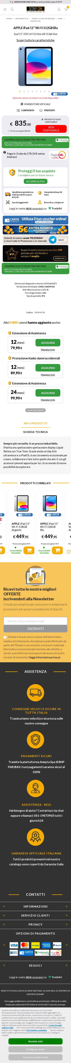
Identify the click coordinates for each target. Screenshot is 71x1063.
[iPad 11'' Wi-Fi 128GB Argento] (21, 503)
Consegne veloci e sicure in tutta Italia (36, 710)
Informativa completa (36, 1030)
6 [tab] (41, 92)
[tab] (35, 423)
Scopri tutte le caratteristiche (35, 40)
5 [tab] (37, 92)
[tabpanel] (35, 66)
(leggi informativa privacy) (44, 657)
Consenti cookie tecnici (35, 1057)
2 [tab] (25, 92)
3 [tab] (29, 92)
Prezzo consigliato (17, 131)
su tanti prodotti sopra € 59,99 (38, 2)
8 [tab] (50, 92)
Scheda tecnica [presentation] (35, 431)
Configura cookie (35, 1049)
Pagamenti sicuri (36, 756)
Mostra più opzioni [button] (35, 410)
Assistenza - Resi (36, 804)
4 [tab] (33, 92)
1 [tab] (21, 92)
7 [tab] (46, 92)
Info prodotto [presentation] (35, 423)
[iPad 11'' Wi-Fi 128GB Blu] (50, 503)
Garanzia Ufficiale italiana (36, 853)
